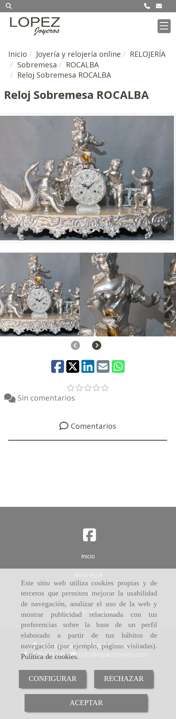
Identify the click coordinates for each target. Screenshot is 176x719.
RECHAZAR (124, 678)
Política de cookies (49, 656)
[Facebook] (89, 537)
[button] (96, 345)
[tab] (87, 426)
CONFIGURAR (53, 678)
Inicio (88, 556)
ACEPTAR (86, 703)
